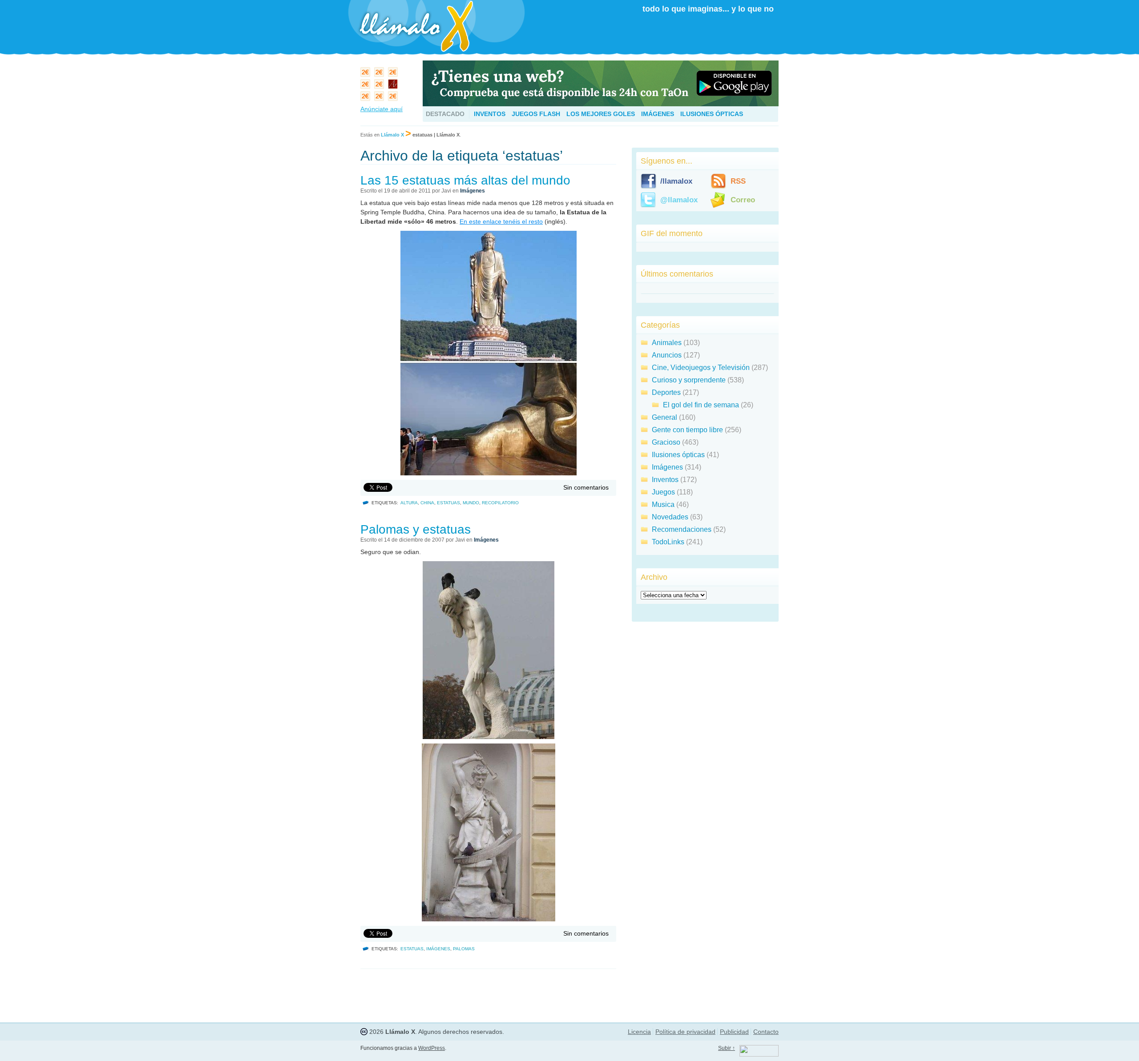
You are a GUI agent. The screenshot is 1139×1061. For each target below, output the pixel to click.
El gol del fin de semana (701, 405)
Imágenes (657, 113)
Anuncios (667, 355)
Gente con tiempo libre (687, 430)
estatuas (448, 502)
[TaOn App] (601, 104)
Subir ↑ (726, 1048)
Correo (743, 200)
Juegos (663, 492)
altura (409, 502)
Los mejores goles (600, 113)
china (427, 502)
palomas (464, 948)
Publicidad (734, 1031)
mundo (471, 502)
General (664, 417)
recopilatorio (500, 502)
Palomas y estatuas (415, 529)
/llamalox (676, 181)
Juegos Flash (536, 113)
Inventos (489, 113)
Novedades (670, 517)
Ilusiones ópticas (711, 113)
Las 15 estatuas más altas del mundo (465, 180)
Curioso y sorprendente (689, 380)
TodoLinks (668, 542)
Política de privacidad (685, 1031)
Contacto (766, 1031)
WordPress (431, 1048)
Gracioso (666, 442)
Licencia (639, 1031)
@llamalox (679, 200)
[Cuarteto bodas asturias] (394, 86)
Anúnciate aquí (381, 109)
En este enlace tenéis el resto (501, 221)
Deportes (666, 392)
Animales (667, 342)
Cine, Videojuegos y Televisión (701, 367)
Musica (663, 504)
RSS (738, 181)
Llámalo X (392, 134)
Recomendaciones (681, 529)
